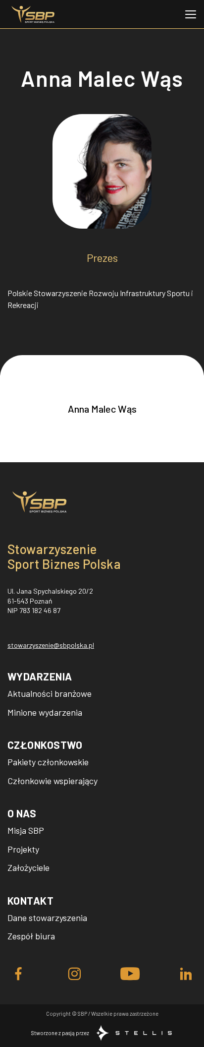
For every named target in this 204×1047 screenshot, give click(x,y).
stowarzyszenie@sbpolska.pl (50, 645)
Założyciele (28, 867)
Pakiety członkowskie (48, 761)
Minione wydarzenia (44, 712)
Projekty (23, 849)
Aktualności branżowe (49, 693)
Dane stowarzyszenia (47, 917)
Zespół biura (31, 935)
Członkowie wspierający (52, 780)
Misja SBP (25, 830)
